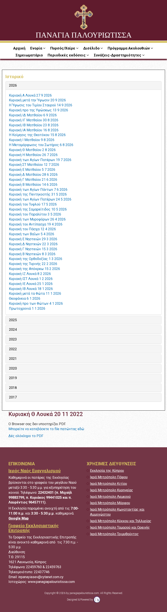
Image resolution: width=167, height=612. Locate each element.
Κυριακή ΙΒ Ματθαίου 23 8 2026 (33, 125)
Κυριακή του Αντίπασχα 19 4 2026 (35, 224)
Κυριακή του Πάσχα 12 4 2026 (32, 229)
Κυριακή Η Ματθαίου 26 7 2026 (33, 155)
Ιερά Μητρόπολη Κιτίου (108, 484)
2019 (13, 378)
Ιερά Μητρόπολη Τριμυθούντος (114, 534)
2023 (13, 339)
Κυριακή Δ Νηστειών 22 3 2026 (33, 244)
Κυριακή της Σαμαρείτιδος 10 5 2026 (38, 209)
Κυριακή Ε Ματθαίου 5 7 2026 (32, 170)
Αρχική (19, 48)
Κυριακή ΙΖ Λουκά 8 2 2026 (30, 274)
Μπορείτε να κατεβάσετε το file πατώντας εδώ (46, 429)
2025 (13, 320)
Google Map (18, 518)
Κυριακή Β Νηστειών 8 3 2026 (32, 254)
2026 (13, 85)
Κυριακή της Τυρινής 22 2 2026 (33, 264)
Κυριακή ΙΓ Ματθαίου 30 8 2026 (33, 120)
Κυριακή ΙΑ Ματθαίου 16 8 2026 (33, 130)
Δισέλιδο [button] (91, 48)
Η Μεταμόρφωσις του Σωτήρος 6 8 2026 (41, 145)
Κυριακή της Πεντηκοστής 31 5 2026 (38, 194)
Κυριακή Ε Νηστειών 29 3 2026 (33, 239)
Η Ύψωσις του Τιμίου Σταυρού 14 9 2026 (40, 105)
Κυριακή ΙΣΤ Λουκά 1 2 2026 (31, 279)
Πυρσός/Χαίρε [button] (63, 48)
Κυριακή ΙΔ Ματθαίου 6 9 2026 (33, 115)
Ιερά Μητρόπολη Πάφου (109, 477)
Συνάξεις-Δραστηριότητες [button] (118, 55)
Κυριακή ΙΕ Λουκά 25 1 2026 (31, 284)
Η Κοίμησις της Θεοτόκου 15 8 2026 (37, 135)
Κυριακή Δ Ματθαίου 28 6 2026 (33, 175)
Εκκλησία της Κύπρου (107, 471)
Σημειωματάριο (29, 55)
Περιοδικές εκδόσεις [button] (67, 55)
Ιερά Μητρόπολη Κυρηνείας (111, 490)
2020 (13, 368)
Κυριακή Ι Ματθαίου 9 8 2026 (31, 140)
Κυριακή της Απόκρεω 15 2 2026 (34, 269)
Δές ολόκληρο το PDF (25, 436)
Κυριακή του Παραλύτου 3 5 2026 (35, 214)
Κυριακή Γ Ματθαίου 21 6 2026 (33, 180)
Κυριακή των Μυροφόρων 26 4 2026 (37, 219)
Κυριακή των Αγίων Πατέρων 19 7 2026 (40, 160)
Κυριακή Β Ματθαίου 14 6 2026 (33, 185)
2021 (13, 359)
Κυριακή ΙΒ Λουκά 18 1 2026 (31, 289)
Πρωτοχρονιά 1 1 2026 (27, 308)
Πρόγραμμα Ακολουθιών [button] (129, 48)
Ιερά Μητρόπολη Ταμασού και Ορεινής (120, 527)
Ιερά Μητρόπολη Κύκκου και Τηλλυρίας (120, 521)
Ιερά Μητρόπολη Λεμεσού (110, 497)
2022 (13, 349)
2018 (13, 388)
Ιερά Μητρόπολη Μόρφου (110, 503)
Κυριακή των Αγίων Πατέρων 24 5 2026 (40, 199)
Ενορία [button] (36, 48)
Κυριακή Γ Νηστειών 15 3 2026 (33, 249)
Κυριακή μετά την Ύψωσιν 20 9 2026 (37, 100)
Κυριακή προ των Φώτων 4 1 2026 (36, 303)
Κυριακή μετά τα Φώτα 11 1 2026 (35, 293)
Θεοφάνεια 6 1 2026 (24, 298)
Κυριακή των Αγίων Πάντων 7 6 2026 (38, 190)
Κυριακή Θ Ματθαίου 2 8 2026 (32, 150)
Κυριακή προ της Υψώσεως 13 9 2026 (38, 110)
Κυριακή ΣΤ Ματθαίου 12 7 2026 (34, 165)
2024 (13, 330)
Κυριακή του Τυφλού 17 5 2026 (33, 204)
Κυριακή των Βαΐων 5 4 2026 (31, 234)
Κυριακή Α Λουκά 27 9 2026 (30, 95)
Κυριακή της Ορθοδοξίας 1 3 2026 (35, 259)
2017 (13, 397)
